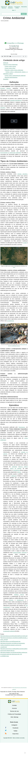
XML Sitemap (14, 717)
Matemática (24, 6)
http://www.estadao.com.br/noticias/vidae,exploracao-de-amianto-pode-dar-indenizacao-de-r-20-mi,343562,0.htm (13, 654)
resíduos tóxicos (19, 594)
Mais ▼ (14, 10)
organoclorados (17, 552)
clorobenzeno (20, 600)
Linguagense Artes (17, 7)
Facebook (15, 728)
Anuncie (14, 708)
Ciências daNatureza (4, 7)
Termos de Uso (14, 711)
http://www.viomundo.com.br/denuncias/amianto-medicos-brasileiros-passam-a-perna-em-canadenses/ (12, 645)
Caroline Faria (15, 46)
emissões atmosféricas (16, 100)
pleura (19, 472)
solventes (24, 552)
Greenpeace (22, 427)
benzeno (11, 600)
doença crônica (23, 466)
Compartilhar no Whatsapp (15, 43)
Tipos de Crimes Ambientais (10, 64)
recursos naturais (5, 88)
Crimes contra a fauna (10, 66)
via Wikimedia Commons (15, 345)
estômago (13, 475)
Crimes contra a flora (10, 68)
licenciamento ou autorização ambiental (10, 152)
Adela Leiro (22, 344)
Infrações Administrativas (11, 77)
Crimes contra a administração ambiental (15, 75)
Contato (14, 705)
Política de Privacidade (14, 714)
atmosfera (2, 107)
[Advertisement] (14, 672)
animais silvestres (22, 174)
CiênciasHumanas (10, 7)
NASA (14, 267)
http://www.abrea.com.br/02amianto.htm (10, 641)
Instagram (14, 725)
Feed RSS (15, 734)
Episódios (5, 79)
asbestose (14, 466)
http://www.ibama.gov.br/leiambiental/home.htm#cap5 (13, 636)
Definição (5, 62)
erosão (25, 242)
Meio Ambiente (21, 691)
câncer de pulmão (15, 468)
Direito (9, 691)
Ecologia (14, 691)
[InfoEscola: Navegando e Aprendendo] (14, 3)
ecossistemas (10, 320)
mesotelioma (16, 470)
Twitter (15, 731)
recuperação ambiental (9, 631)
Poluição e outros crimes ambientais (14, 70)
